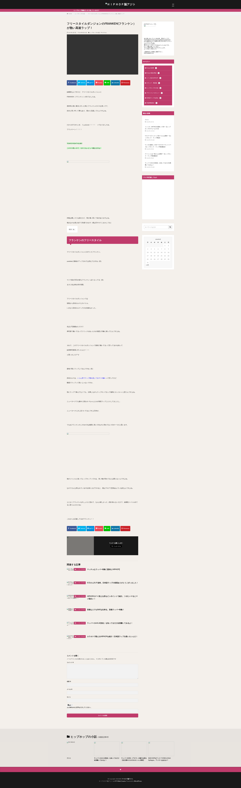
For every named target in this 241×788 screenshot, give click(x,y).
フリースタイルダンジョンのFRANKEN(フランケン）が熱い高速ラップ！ (106, 13)
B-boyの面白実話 (152, 73)
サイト (69, 697)
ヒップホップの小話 (80, 13)
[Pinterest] (125, 82)
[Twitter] (81, 82)
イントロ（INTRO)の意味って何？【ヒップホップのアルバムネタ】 (158, 127)
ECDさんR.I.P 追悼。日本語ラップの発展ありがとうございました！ (112, 583)
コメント (70, 662)
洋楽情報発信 (151, 103)
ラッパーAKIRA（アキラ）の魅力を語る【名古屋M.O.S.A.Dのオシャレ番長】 (134, 759)
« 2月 (147, 265)
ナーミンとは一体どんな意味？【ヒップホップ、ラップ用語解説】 (158, 155)
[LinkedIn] (115, 82)
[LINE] (107, 82)
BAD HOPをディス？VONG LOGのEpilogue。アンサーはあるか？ (159, 759)
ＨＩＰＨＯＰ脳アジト (126, 779)
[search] (170, 227)
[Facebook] (72, 82)
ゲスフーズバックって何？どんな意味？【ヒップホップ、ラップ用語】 (158, 137)
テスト (147, 119)
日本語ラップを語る (153, 98)
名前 (69, 681)
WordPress (138, 781)
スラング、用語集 (153, 83)
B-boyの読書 (151, 68)
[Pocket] (99, 82)
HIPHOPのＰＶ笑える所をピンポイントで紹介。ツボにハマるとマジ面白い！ (112, 597)
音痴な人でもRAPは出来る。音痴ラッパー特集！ (105, 610)
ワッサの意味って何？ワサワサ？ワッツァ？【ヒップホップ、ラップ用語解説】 (158, 146)
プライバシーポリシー (154, 93)
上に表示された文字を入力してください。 (79, 707)
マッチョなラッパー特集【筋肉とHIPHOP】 (104, 569)
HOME (70, 13)
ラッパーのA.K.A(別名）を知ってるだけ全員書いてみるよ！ (110, 623)
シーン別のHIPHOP (153, 78)
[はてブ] (90, 82)
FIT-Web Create (120, 781)
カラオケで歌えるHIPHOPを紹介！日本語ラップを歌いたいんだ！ (112, 636)
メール (69, 689)
